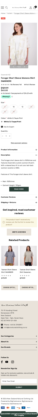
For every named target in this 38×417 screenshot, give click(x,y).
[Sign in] (31, 7)
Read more (19, 189)
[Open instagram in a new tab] (12, 362)
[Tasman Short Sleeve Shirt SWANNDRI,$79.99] (9, 256)
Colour (11, 118)
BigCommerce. (16, 401)
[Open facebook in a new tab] (1, 362)
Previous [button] (13, 66)
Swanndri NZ (5, 75)
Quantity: (4, 131)
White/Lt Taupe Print (12, 122)
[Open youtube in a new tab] (6, 362)
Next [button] (24, 66)
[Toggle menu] (2, 7)
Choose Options (10, 287)
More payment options (19, 143)
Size (3, 102)
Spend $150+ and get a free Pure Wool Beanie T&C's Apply (19, 414)
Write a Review (19, 232)
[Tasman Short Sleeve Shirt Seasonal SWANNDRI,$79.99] (28, 256)
